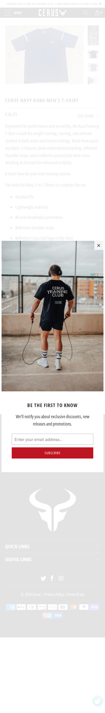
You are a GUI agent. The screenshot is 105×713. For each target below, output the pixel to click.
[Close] (98, 245)
